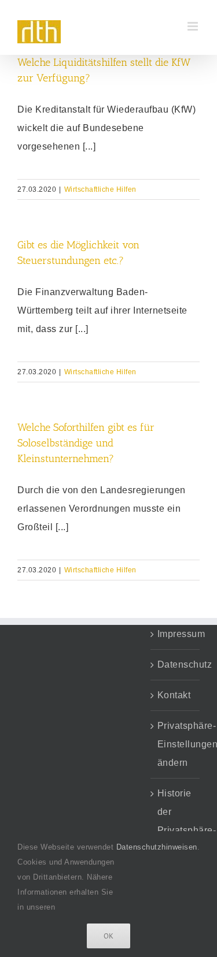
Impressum (175, 634)
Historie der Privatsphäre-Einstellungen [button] (175, 821)
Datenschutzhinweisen (156, 847)
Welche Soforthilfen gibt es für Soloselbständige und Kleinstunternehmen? (86, 443)
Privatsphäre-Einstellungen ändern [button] (175, 744)
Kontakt (174, 695)
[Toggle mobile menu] (193, 26)
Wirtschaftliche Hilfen (100, 189)
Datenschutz (175, 664)
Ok (108, 936)
